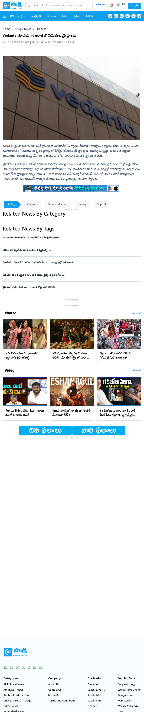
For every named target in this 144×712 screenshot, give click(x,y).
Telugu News (125, 695)
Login (135, 6)
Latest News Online (128, 690)
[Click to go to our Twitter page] (122, 16)
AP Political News (14, 684)
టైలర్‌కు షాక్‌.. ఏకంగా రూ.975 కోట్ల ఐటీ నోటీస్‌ (70, 287)
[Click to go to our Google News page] (139, 16)
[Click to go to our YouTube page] (133, 16)
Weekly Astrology (127, 706)
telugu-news (23, 29)
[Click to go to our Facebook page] (110, 16)
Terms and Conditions (61, 701)
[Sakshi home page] (15, 652)
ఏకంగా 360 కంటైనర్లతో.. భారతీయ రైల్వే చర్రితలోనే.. (71, 275)
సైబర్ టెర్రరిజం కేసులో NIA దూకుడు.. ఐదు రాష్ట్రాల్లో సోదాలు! (67, 263)
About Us (53, 684)
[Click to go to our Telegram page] (34, 667)
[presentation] (8, 333)
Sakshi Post (94, 701)
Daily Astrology (126, 684)
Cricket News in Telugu (17, 701)
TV (123, 4)
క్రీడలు (77, 16)
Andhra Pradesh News (17, 695)
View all (136, 313)
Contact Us (54, 690)
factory (82, 204)
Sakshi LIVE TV (96, 690)
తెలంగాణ (51, 16)
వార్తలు (21, 16)
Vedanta (32, 204)
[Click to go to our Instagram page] (127, 16)
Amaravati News (13, 690)
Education (93, 684)
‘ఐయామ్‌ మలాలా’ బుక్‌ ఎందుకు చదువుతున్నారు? (65, 238)
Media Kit (54, 695)
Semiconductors (57, 204)
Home (6, 29)
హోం (12, 16)
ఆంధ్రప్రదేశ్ (36, 16)
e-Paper (92, 706)
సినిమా (65, 16)
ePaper (100, 4)
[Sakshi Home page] (12, 5)
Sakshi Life (93, 695)
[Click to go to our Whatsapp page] (116, 16)
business (40, 29)
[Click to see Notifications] (111, 5)
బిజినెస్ (89, 16)
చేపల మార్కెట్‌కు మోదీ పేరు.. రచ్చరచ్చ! (71, 250)
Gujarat (101, 204)
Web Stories (124, 701)
